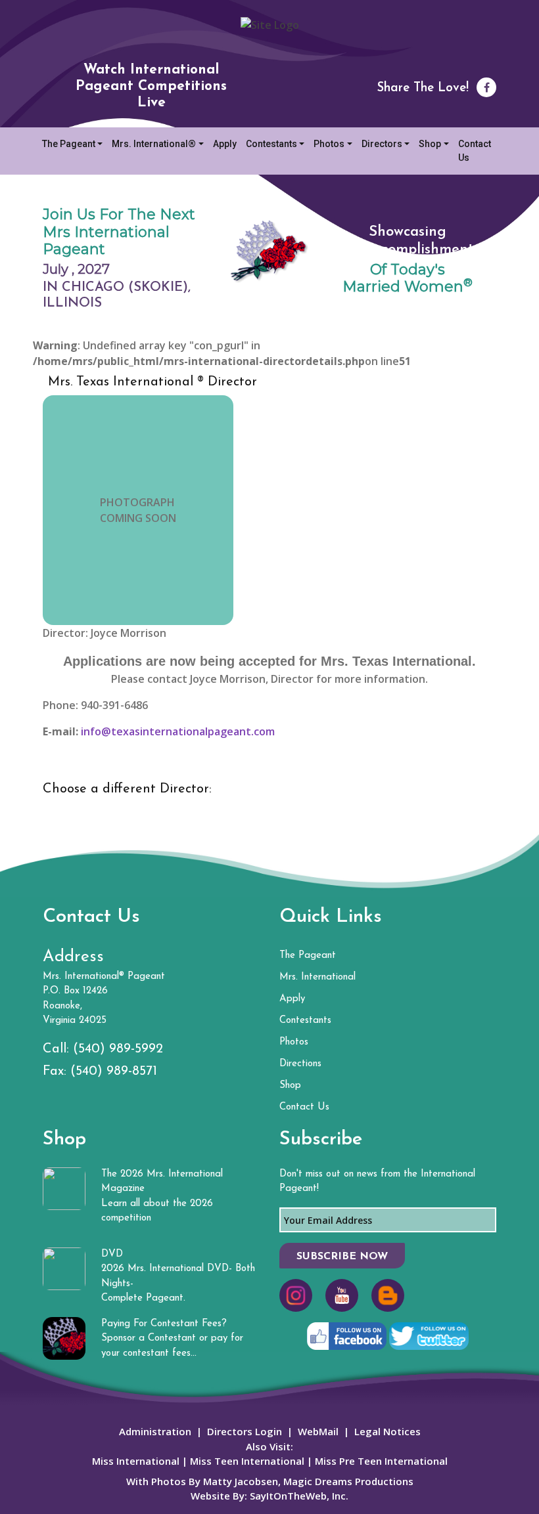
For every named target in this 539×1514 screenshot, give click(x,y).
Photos (329, 144)
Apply (225, 144)
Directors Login (244, 1431)
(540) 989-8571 (113, 1071)
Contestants (271, 144)
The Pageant (68, 144)
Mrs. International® (154, 144)
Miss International (135, 1460)
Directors (382, 144)
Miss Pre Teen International (380, 1460)
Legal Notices (387, 1431)
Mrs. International (317, 977)
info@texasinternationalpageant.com (178, 731)
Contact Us (474, 151)
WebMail (318, 1431)
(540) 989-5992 (118, 1049)
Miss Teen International (247, 1460)
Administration (155, 1431)
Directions (300, 1064)
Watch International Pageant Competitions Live (151, 86)
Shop (430, 144)
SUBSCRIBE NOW (342, 1256)
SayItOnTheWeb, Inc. (299, 1495)
